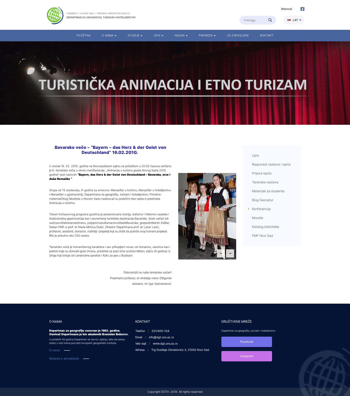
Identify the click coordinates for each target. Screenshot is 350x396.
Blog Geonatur (262, 200)
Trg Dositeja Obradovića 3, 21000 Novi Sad (180, 350)
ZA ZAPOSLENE (238, 35)
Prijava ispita (261, 173)
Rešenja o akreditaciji (64, 359)
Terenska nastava (265, 182)
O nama (54, 350)
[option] (175, 83)
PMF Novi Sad (262, 236)
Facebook (246, 342)
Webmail (286, 9)
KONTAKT (266, 35)
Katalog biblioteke (265, 227)
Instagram (246, 356)
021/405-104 (160, 331)
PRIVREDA (206, 35)
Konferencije (261, 209)
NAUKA (180, 35)
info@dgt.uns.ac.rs (161, 337)
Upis (255, 155)
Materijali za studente (268, 191)
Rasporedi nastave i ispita (271, 164)
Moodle (257, 218)
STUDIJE (134, 35)
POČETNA (84, 35)
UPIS (157, 35)
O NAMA (107, 35)
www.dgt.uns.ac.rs (165, 344)
